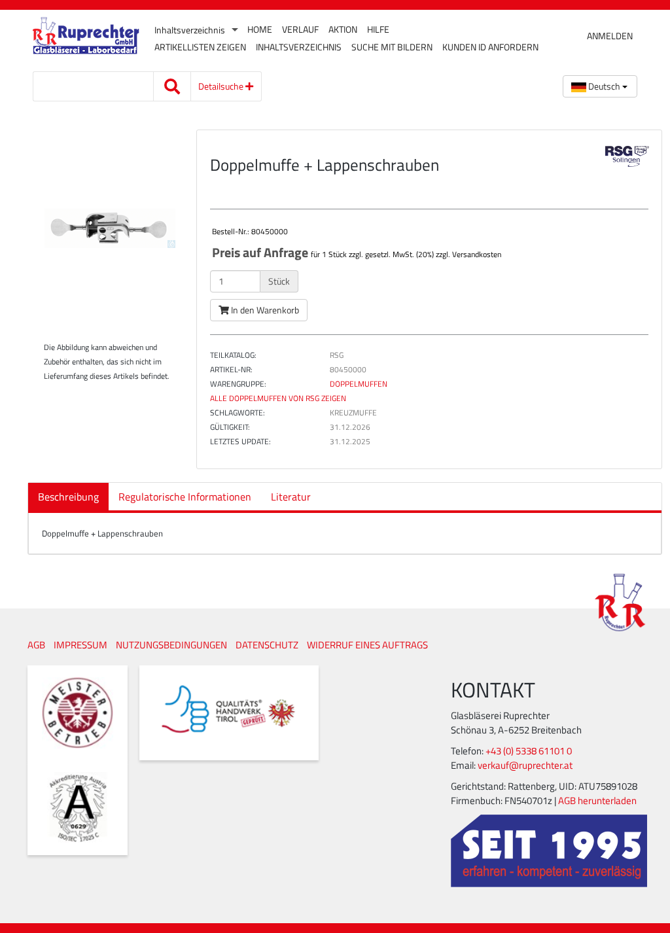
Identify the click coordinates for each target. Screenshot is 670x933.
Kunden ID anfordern (490, 47)
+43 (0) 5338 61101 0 (528, 750)
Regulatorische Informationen (184, 496)
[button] (600, 86)
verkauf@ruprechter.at (525, 765)
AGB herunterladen (597, 800)
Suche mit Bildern (391, 47)
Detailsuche (221, 86)
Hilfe (378, 29)
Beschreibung (68, 496)
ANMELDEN (610, 36)
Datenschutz (267, 644)
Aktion (342, 29)
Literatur (291, 496)
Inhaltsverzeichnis (189, 30)
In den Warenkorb (264, 310)
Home (259, 29)
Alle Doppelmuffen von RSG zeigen (278, 398)
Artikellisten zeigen (200, 47)
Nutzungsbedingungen (171, 644)
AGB (36, 644)
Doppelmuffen (358, 384)
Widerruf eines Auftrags (367, 644)
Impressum (80, 644)
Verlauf (300, 29)
